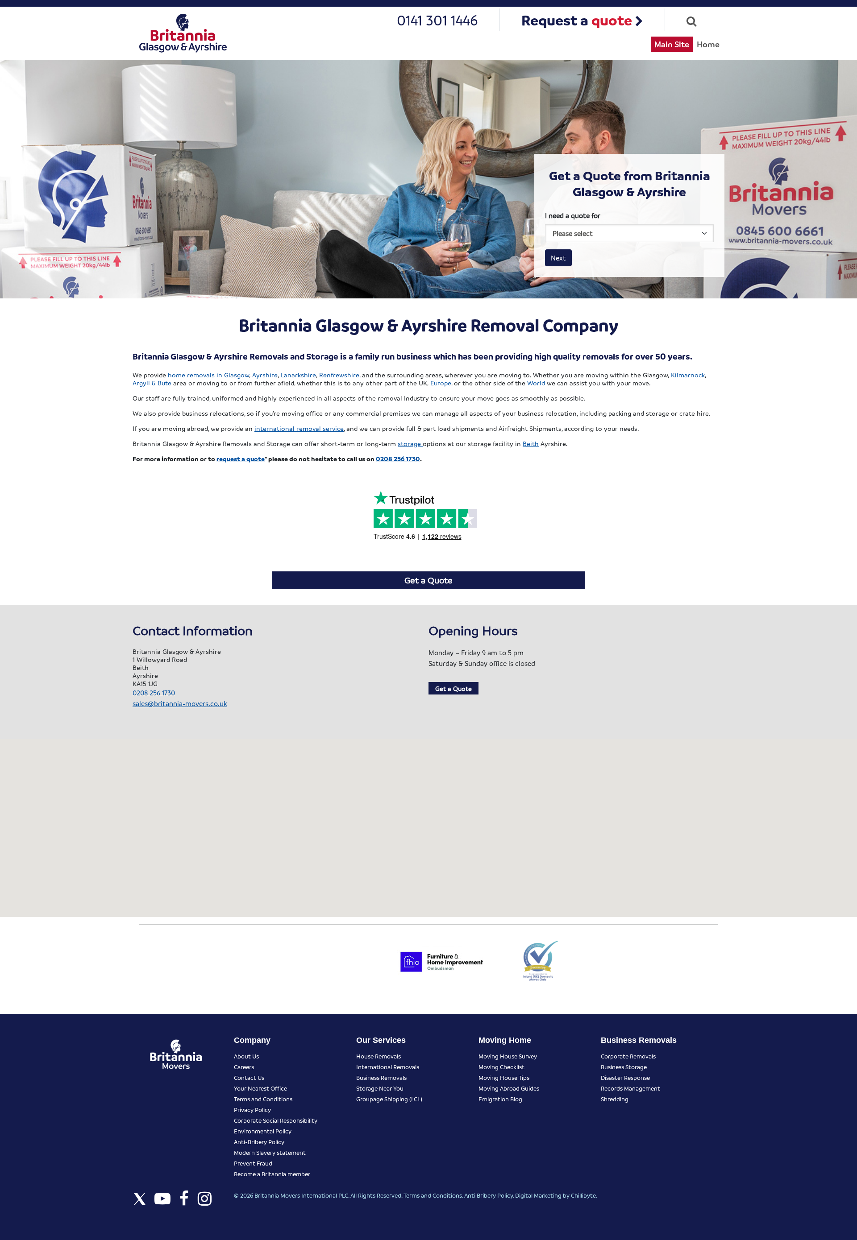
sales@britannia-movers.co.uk (180, 703)
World (536, 383)
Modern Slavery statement (270, 1152)
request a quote (240, 459)
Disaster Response (625, 1077)
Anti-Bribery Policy (259, 1141)
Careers (244, 1067)
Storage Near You (380, 1088)
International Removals (387, 1067)
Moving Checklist (501, 1067)
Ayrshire (265, 375)
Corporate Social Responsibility (275, 1120)
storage (410, 443)
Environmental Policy (262, 1131)
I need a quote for (572, 215)
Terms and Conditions (263, 1099)
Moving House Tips (503, 1077)
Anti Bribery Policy (488, 1195)
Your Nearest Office (260, 1088)
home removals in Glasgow (208, 375)
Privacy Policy (252, 1109)
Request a (576, 20)
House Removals (378, 1056)
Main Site (671, 44)
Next (558, 257)
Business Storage (624, 1067)
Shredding (614, 1099)
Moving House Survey (507, 1056)
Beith (531, 443)
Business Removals (381, 1077)
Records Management (630, 1088)
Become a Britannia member (272, 1174)
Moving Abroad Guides (508, 1088)
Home (708, 44)
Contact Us (249, 1077)
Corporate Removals (628, 1056)
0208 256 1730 (398, 459)
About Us (246, 1056)
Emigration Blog (500, 1099)
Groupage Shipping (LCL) (389, 1099)
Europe (440, 383)
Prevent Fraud (253, 1163)
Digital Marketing (538, 1195)
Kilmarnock (688, 375)
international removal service (299, 428)
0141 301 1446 (437, 20)
